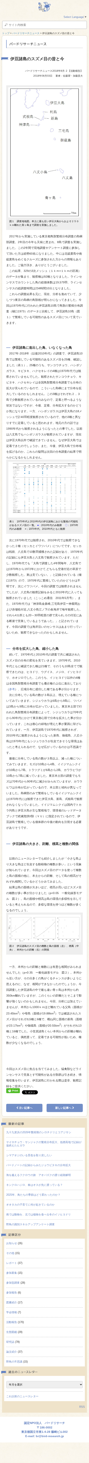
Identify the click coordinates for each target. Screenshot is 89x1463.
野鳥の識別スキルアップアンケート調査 (30, 1224)
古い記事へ (25, 1107)
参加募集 (11, 1272)
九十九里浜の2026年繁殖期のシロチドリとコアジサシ (38, 1132)
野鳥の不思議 (14, 1361)
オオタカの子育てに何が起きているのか (30, 1204)
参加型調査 (13, 1282)
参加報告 (11, 1292)
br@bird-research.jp (50, 1436)
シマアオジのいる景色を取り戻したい (29, 1155)
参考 (12, 689)
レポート (11, 1263)
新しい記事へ (63, 1107)
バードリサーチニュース (26, 33)
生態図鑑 (11, 1332)
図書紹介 (11, 1302)
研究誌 (10, 1341)
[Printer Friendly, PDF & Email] (13, 1090)
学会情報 (11, 1312)
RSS (82, 1406)
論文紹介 (11, 1351)
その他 (10, 1253)
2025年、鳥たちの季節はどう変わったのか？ (33, 1194)
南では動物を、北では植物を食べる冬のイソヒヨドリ (38, 1214)
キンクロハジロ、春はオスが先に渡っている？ (34, 1184)
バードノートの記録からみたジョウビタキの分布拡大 (38, 1165)
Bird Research (44, 7)
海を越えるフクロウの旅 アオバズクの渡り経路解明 (38, 1175)
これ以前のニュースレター (22, 1396)
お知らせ (11, 1243)
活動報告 (11, 1322)
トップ (6, 33)
